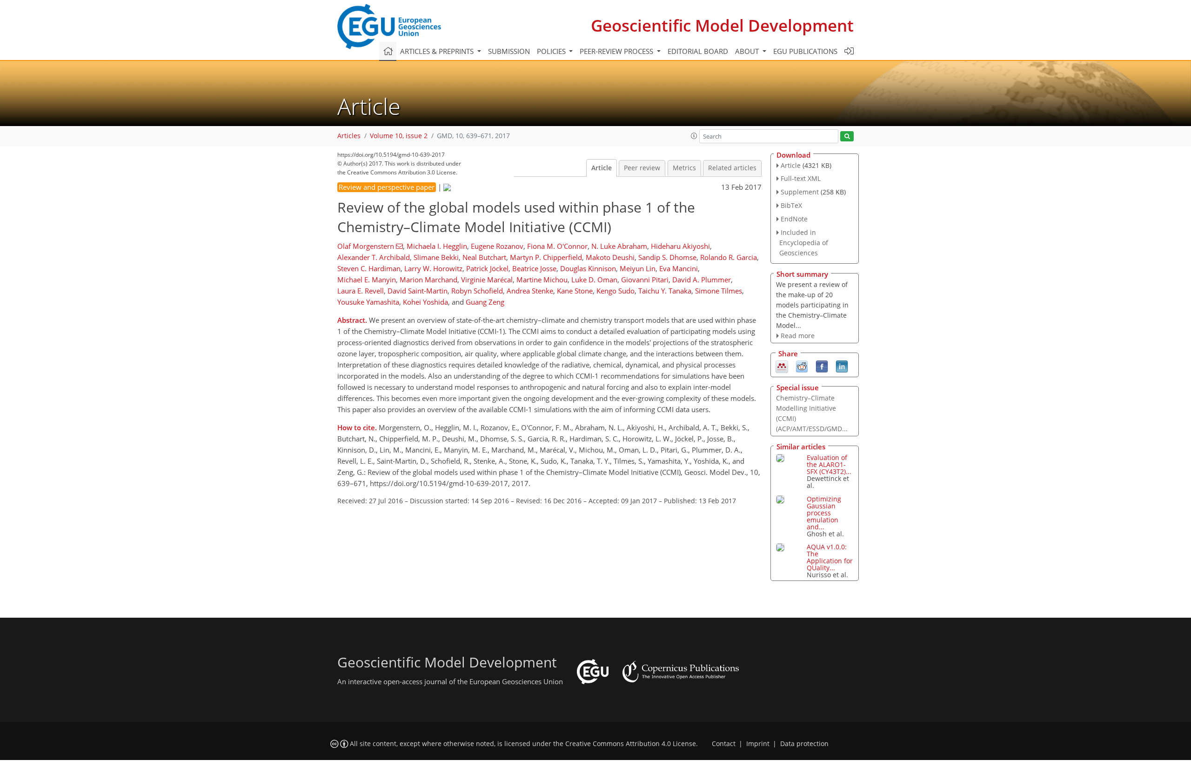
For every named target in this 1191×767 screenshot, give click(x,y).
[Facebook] (822, 365)
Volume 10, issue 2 (399, 136)
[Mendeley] (782, 365)
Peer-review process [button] (617, 51)
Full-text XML (801, 178)
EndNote (794, 218)
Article (601, 168)
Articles (349, 136)
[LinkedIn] (842, 365)
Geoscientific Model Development (722, 25)
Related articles (732, 168)
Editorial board (698, 51)
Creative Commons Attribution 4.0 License (630, 744)
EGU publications (805, 51)
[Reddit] (802, 365)
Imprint (757, 744)
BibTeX (791, 205)
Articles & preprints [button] (437, 51)
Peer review (642, 168)
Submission (509, 51)
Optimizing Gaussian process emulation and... (824, 512)
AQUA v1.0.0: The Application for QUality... (830, 557)
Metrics (684, 168)
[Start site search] (847, 136)
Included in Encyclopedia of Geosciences (803, 242)
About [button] (748, 51)
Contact (724, 744)
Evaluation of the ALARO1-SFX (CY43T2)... (829, 464)
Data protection (804, 744)
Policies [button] (552, 51)
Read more (798, 335)
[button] (694, 136)
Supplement (800, 191)
